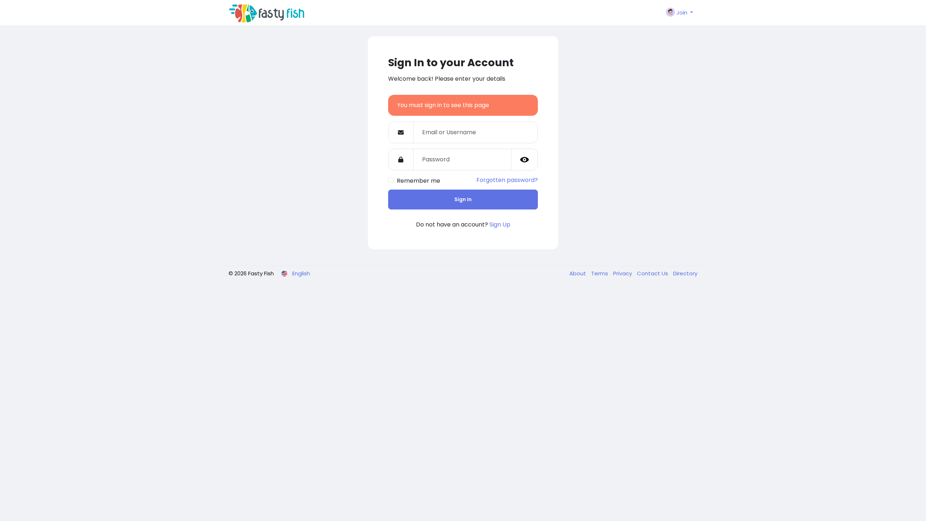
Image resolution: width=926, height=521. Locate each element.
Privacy (623, 273)
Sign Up (499, 224)
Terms (600, 273)
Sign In (463, 199)
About (578, 273)
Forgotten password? (507, 180)
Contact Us (653, 273)
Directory (685, 273)
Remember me (418, 181)
